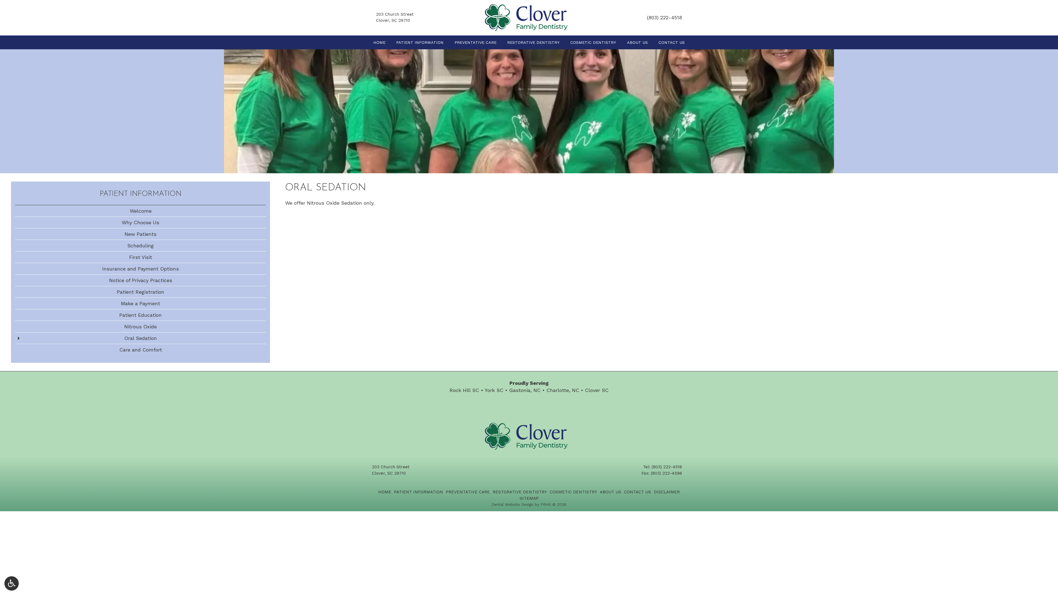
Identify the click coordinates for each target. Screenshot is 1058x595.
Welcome (141, 211)
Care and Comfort (140, 350)
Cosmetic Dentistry (593, 42)
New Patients (140, 234)
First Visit (140, 257)
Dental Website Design (512, 504)
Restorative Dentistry (533, 42)
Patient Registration (140, 292)
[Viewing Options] (11, 583)
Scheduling (140, 245)
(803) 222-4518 (664, 17)
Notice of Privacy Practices (140, 280)
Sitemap (529, 498)
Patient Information (420, 42)
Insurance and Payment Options (140, 269)
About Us (637, 42)
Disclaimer (667, 491)
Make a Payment (140, 303)
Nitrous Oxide (140, 326)
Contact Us (671, 42)
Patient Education (140, 315)
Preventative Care (475, 42)
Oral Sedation (140, 338)
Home (379, 42)
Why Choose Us (140, 222)
